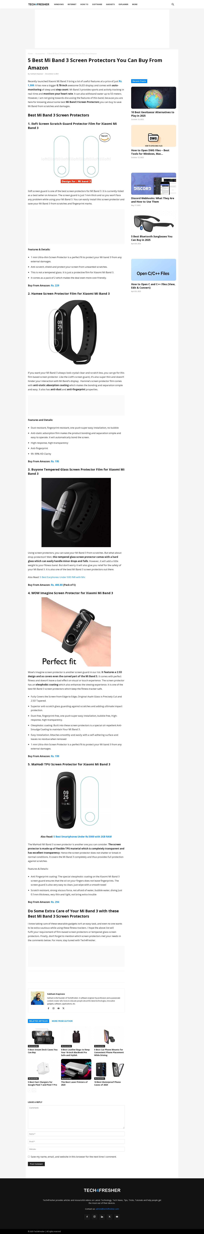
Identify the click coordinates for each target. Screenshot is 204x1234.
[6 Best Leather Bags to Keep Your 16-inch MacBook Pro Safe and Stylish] (76, 1037)
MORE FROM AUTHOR (62, 1021)
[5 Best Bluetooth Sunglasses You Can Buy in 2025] (153, 222)
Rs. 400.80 (57, 584)
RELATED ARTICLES (38, 1021)
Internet (72, 4)
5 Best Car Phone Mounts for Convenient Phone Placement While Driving (109, 1052)
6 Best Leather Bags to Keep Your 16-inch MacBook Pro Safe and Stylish (75, 1052)
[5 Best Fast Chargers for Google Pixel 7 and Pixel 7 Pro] (43, 1069)
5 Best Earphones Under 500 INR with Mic (62, 577)
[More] (63, 977)
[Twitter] (43, 977)
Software (97, 4)
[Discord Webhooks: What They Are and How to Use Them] (153, 184)
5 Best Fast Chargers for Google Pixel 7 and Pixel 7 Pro (42, 1083)
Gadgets (110, 4)
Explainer (123, 4)
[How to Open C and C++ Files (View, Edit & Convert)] (153, 270)
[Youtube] (117, 1217)
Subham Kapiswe (36, 74)
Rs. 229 (55, 285)
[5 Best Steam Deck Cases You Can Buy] (43, 1037)
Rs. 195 (55, 461)
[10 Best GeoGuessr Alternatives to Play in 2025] (153, 98)
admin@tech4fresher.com (107, 1209)
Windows (59, 4)
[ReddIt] (56, 977)
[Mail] (59, 1008)
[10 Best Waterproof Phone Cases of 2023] (109, 1069)
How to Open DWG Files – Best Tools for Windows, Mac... (150, 152)
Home (30, 53)
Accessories (40, 53)
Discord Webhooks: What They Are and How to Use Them (152, 200)
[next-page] (34, 1090)
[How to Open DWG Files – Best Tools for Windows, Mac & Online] (153, 136)
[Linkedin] (50, 977)
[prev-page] (29, 1090)
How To (84, 4)
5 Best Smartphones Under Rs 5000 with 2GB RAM (83, 836)
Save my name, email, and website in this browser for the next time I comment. (74, 1156)
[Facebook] (37, 977)
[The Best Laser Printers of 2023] (76, 1069)
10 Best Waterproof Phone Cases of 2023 (107, 1083)
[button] (172, 4)
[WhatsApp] (30, 977)
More (134, 4)
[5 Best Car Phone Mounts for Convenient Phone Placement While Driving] (109, 1037)
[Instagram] (54, 1008)
